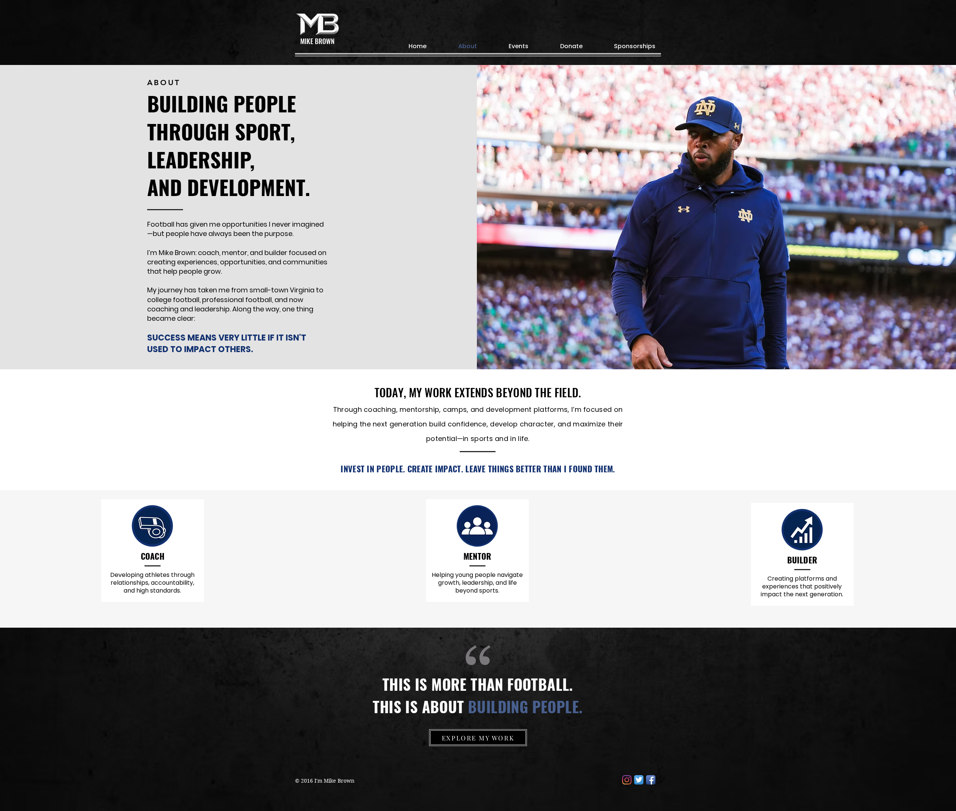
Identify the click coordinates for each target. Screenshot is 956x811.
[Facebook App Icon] (650, 779)
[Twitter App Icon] (638, 779)
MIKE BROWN (317, 41)
